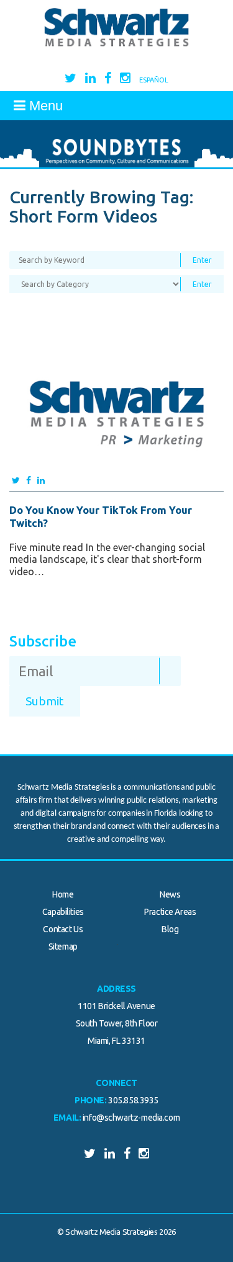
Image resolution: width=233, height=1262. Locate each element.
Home (62, 894)
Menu (44, 105)
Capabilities (63, 912)
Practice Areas (170, 912)
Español (153, 80)
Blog (170, 929)
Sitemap (63, 946)
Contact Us (63, 929)
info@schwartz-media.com (131, 1118)
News (170, 894)
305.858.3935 (133, 1100)
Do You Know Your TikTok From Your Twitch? (100, 516)
